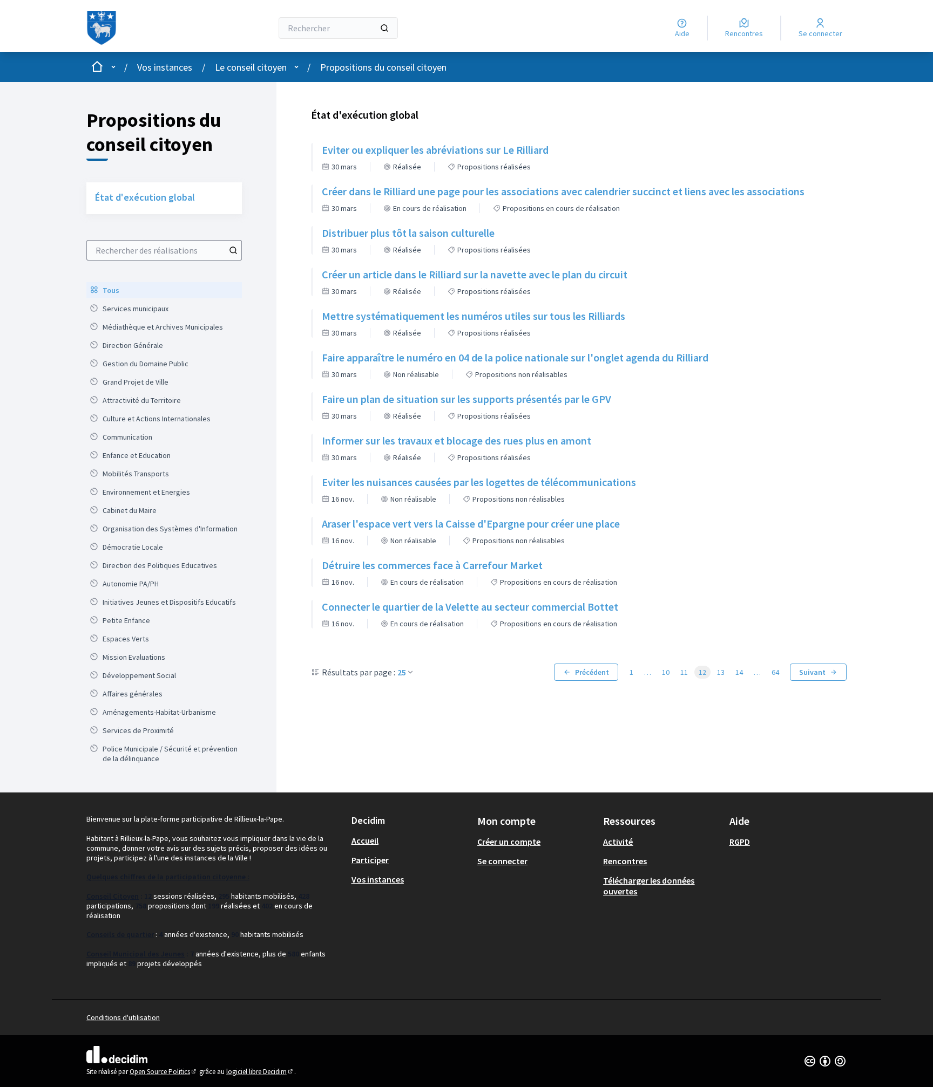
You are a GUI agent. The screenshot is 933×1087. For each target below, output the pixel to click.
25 (401, 672)
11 (684, 672)
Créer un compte (508, 841)
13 (721, 672)
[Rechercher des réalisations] (233, 250)
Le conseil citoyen (251, 67)
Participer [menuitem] (370, 859)
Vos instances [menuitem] (377, 879)
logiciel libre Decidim (260, 1071)
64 (775, 672)
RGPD (739, 841)
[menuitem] (164, 290)
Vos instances (164, 67)
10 (666, 672)
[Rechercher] (384, 28)
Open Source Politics (164, 1071)
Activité (618, 841)
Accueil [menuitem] (364, 840)
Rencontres (625, 861)
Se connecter (502, 861)
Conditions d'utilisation (123, 1017)
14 (739, 672)
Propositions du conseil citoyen (383, 67)
